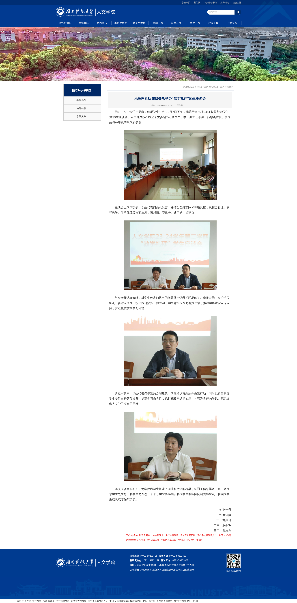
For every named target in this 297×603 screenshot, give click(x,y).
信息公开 (237, 2)
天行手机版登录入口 (207, 535)
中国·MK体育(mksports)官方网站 (125, 601)
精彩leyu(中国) (216, 86)
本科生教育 (120, 23)
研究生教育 (139, 23)
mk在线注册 (158, 535)
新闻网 (197, 2)
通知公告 (81, 108)
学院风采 (81, 116)
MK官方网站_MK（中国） (190, 539)
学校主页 (186, 2)
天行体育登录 (171, 535)
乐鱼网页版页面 (168, 539)
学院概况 (83, 23)
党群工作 (158, 23)
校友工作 (213, 23)
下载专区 (232, 23)
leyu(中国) (65, 23)
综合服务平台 (210, 2)
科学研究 (176, 23)
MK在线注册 (153, 539)
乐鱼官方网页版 (187, 535)
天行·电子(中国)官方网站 (138, 535)
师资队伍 (102, 23)
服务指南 (224, 2)
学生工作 (195, 23)
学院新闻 (81, 100)
